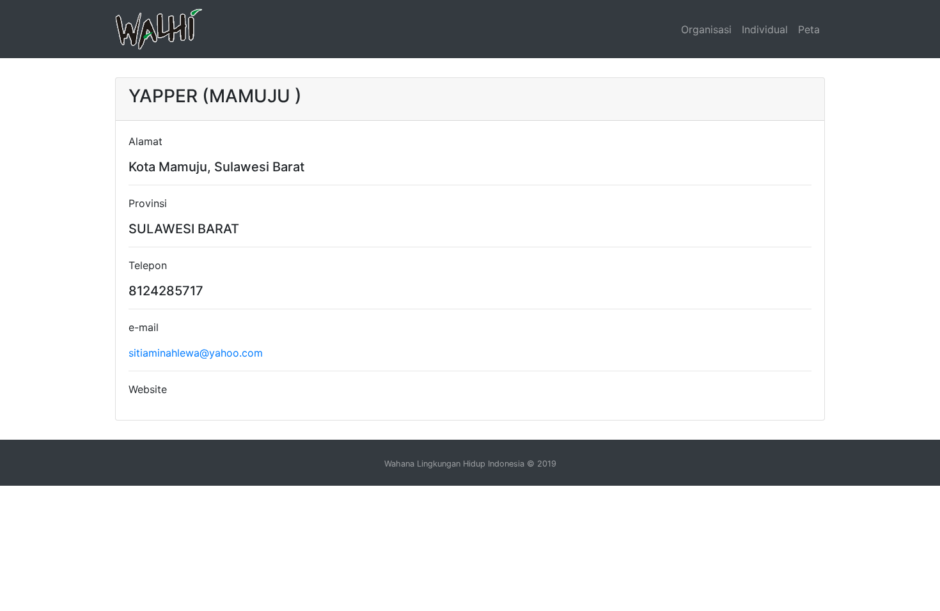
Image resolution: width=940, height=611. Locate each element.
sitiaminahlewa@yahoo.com (196, 352)
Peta (809, 29)
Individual (765, 29)
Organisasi (706, 29)
